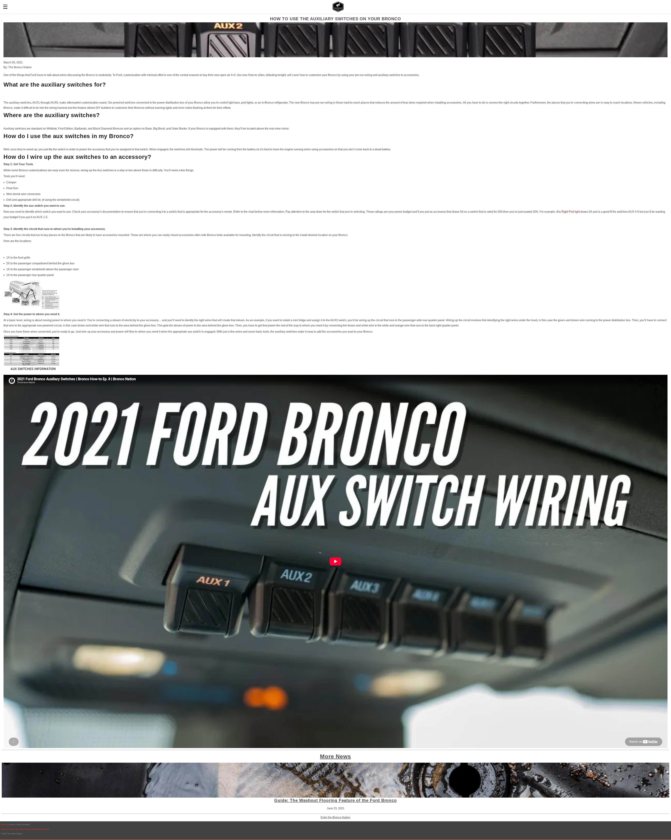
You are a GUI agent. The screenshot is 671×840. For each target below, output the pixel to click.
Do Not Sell (44, 829)
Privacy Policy (6, 829)
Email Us (4, 825)
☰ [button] (5, 7)
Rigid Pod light (570, 211)
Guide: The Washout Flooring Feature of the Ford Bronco (335, 800)
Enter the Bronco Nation (335, 817)
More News (335, 756)
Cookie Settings (32, 829)
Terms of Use (18, 829)
